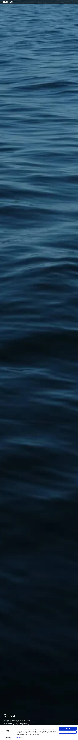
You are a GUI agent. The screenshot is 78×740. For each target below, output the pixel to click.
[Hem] (18, 2)
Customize (67, 731)
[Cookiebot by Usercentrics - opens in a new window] (8, 738)
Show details (19, 737)
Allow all (68, 728)
